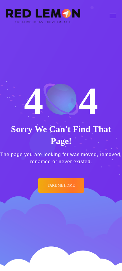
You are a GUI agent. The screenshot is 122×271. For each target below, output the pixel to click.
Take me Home (61, 185)
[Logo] (43, 16)
